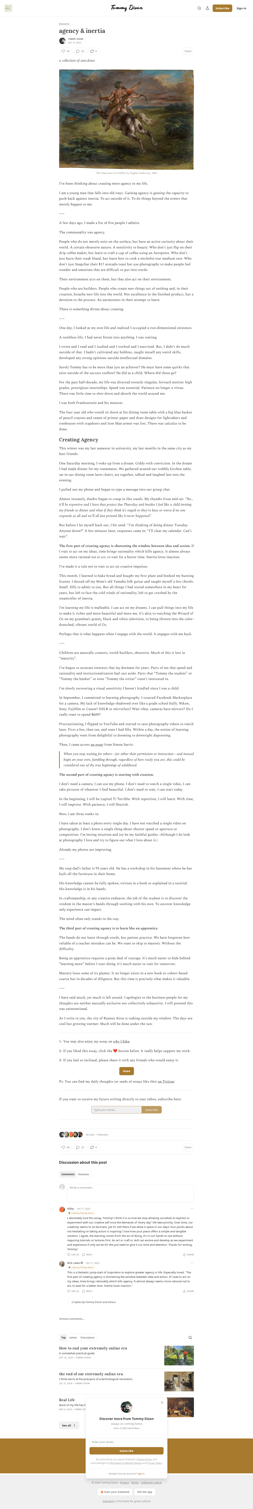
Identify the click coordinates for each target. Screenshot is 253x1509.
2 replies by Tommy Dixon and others (93, 1302)
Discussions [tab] (87, 1337)
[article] (126, 1355)
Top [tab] (63, 1337)
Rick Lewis (73, 1263)
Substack (108, 1501)
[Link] (54, 440)
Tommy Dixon (75, 39)
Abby (70, 1208)
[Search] (199, 8)
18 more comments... (71, 1318)
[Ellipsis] (192, 1208)
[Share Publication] (207, 8)
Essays (64, 24)
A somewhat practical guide (76, 1353)
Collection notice (151, 1482)
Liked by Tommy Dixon (82, 1213)
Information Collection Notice (125, 1463)
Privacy (124, 1482)
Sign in (241, 8)
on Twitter (166, 1081)
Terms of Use (144, 1459)
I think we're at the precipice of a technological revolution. (96, 1379)
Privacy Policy (154, 1463)
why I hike (121, 1041)
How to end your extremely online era (93, 1348)
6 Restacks (102, 1134)
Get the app (144, 1492)
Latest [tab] (73, 1337)
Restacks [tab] (83, 1174)
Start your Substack (116, 1492)
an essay (97, 744)
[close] (162, 1402)
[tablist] (75, 1174)
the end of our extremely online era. (91, 1374)
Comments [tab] (67, 1174)
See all (66, 1425)
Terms (135, 1482)
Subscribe (222, 8)
